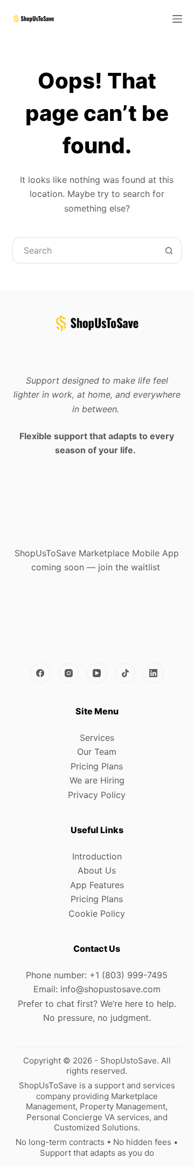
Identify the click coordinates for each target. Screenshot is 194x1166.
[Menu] (177, 19)
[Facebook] (40, 673)
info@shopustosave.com (110, 989)
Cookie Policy (96, 913)
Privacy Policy (97, 794)
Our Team (96, 751)
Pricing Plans (97, 766)
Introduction (97, 856)
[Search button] (168, 250)
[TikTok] (125, 673)
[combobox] (85, 250)
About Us (97, 870)
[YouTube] (97, 673)
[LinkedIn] (153, 673)
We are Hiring (97, 780)
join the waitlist (129, 567)
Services (97, 737)
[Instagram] (69, 673)
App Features (97, 884)
